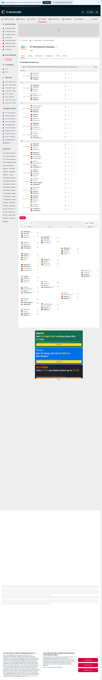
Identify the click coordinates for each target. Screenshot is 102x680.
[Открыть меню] (97, 12)
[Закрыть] (98, 2)
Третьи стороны (32, 676)
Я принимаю (88, 660)
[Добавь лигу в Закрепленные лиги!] (57, 46)
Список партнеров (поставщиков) (52, 667)
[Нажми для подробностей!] (59, 76)
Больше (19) (6, 142)
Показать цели (88, 670)
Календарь (49, 56)
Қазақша (47, 2)
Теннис (24, 40)
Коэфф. (30, 56)
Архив (65, 56)
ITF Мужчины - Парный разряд (43, 40)
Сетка (58, 56)
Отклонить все (88, 665)
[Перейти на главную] (15, 12)
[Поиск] (83, 12)
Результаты (39, 56)
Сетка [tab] (23, 218)
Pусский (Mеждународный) (62, 2)
